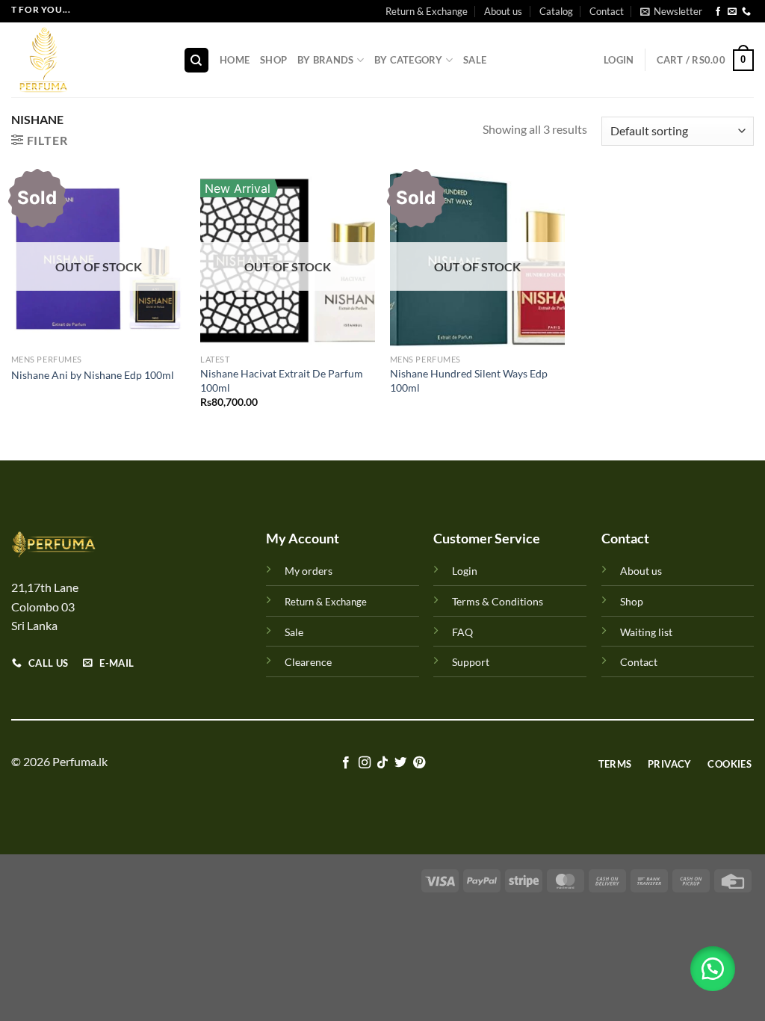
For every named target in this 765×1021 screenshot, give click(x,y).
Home (235, 60)
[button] (712, 968)
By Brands (325, 60)
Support (470, 662)
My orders (308, 570)
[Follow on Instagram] (364, 763)
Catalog (556, 11)
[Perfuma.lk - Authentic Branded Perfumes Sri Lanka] (86, 59)
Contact (606, 11)
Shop (273, 60)
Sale (474, 60)
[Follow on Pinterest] (419, 763)
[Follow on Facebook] (717, 12)
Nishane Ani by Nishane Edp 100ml (92, 374)
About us (503, 11)
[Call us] (746, 12)
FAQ (462, 632)
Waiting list (646, 632)
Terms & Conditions (497, 601)
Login (464, 570)
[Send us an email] (732, 12)
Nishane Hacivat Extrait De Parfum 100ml (281, 380)
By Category (408, 60)
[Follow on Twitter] (400, 763)
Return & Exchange (426, 11)
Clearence (308, 662)
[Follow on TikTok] (382, 763)
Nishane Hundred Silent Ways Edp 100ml (469, 380)
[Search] (196, 60)
